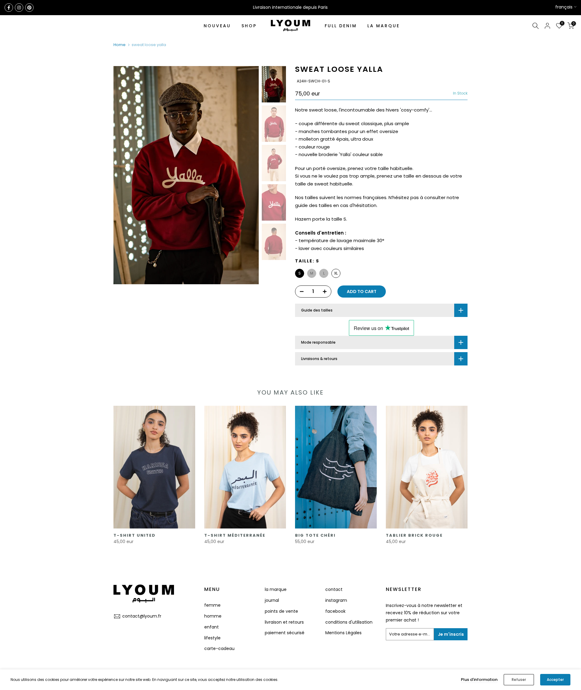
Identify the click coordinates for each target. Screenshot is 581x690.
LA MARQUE (383, 26)
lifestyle (212, 638)
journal (272, 600)
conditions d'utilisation (349, 622)
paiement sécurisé (284, 633)
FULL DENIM (341, 26)
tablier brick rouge (414, 535)
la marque (276, 589)
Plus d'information (479, 679)
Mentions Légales (343, 633)
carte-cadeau (219, 648)
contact (334, 589)
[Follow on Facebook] (9, 7)
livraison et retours (284, 622)
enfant (211, 627)
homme (213, 616)
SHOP (249, 26)
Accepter (555, 679)
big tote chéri (315, 535)
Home (119, 45)
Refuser (519, 679)
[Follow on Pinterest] (29, 7)
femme (212, 605)
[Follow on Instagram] (19, 7)
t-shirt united (134, 535)
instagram (336, 600)
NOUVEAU (217, 26)
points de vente (281, 611)
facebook (335, 611)
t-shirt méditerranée (234, 535)
